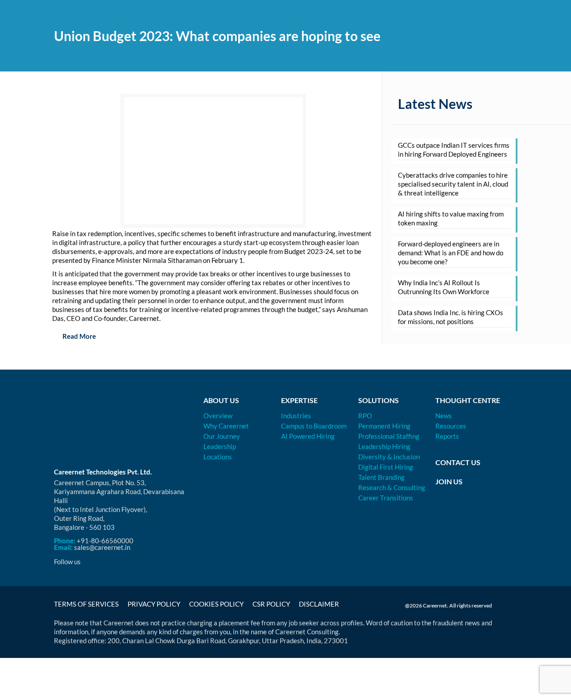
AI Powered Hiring (308, 436)
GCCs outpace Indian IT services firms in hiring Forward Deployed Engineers (453, 149)
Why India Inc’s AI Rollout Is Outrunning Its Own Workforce (443, 287)
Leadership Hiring (384, 446)
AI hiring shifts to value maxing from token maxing (451, 218)
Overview (217, 416)
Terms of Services (86, 604)
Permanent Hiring (384, 426)
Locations (217, 457)
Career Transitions (385, 498)
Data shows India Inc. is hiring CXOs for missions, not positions (450, 316)
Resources (450, 426)
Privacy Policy (154, 604)
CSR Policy (271, 604)
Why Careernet (226, 426)
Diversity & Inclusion (389, 457)
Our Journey (221, 436)
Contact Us (457, 462)
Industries (296, 416)
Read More (78, 336)
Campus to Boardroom (314, 426)
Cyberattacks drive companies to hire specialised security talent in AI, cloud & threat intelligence (453, 184)
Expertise (299, 400)
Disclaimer (319, 604)
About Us (221, 400)
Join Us (449, 481)
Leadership (219, 446)
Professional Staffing (388, 436)
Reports (447, 436)
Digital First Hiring (385, 467)
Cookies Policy (216, 604)
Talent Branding (381, 477)
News (443, 416)
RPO (365, 416)
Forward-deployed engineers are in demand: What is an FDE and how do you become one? (450, 253)
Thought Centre (467, 400)
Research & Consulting (391, 487)
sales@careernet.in (102, 547)
